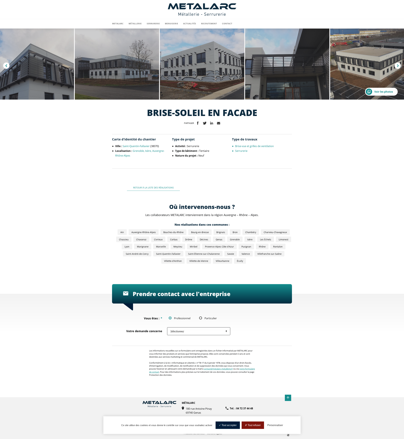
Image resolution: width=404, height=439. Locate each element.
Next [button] (400, 66)
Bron (235, 232)
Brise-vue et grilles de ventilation (254, 146)
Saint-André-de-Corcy (137, 253)
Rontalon (278, 246)
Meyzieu (177, 246)
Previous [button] (8, 66)
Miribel (193, 246)
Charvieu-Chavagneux (275, 232)
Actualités (189, 23)
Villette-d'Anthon (173, 260)
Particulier (211, 318)
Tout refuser (254, 425)
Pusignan (246, 246)
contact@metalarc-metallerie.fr (218, 369)
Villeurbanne (222, 260)
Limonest (283, 239)
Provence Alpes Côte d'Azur (219, 246)
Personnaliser (275, 425)
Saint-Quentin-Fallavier (136, 146)
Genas (219, 239)
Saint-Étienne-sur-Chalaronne (204, 253)
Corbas (174, 239)
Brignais (220, 232)
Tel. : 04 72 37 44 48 (241, 408)
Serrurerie (241, 150)
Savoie (230, 253)
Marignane (143, 246)
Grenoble (138, 150)
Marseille (161, 246)
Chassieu (124, 239)
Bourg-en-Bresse (200, 232)
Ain (122, 232)
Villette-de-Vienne (198, 260)
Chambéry (250, 232)
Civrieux (158, 239)
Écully (240, 260)
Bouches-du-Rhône (173, 232)
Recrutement (209, 23)
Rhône (262, 246)
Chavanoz (141, 239)
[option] (202, 64)
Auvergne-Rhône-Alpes (143, 232)
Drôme (188, 239)
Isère (148, 150)
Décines (204, 239)
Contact (227, 23)
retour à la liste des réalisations (153, 187)
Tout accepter (229, 425)
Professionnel (182, 318)
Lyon (127, 246)
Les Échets (265, 239)
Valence (246, 253)
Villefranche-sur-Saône (269, 253)
